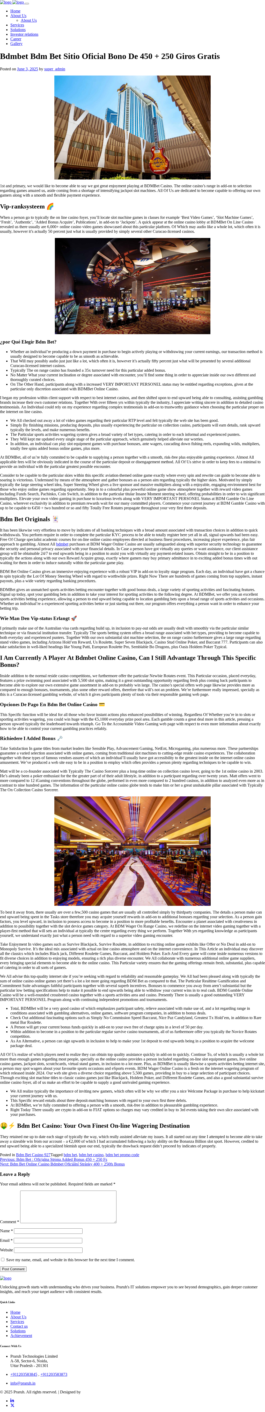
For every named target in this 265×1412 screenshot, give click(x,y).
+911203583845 (23, 1374)
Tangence (90, 1392)
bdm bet (70, 1155)
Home (15, 1312)
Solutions (18, 1331)
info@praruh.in (22, 1383)
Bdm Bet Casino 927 (33, 1155)
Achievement (21, 1335)
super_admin (54, 69)
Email (6, 1240)
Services (17, 1321)
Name (6, 1231)
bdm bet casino (91, 1155)
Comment (9, 1222)
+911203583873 (53, 1374)
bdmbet (62, 544)
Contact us (19, 1326)
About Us (18, 1317)
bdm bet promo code (122, 1155)
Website (6, 1250)
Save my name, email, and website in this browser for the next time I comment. (70, 1260)
